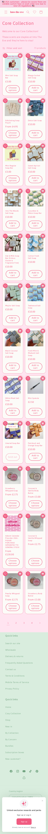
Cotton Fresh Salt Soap (33, 257)
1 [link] (8, 623)
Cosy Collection (13, 713)
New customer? (13, 759)
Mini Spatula (33, 398)
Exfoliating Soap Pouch (12, 122)
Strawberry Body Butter (35, 595)
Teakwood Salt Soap (34, 307)
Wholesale (10, 650)
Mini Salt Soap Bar (11, 76)
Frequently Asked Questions (19, 663)
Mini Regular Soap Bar (10, 167)
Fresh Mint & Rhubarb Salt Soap (33, 353)
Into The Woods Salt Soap (12, 212)
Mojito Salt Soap (12, 306)
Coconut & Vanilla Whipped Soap (35, 538)
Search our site (12, 643)
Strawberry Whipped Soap (11, 489)
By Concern (11, 739)
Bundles (9, 746)
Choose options (13, 88)
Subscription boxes (14, 752)
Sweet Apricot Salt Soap (34, 167)
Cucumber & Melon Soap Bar (35, 212)
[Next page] (40, 623)
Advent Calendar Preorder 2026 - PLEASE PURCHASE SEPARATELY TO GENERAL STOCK (12, 541)
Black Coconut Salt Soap (11, 352)
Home (8, 707)
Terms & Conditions (15, 676)
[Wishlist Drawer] (34, 12)
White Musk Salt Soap (12, 399)
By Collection (12, 733)
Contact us (10, 669)
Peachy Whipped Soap (12, 595)
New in (8, 726)
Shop (7, 720)
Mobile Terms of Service (17, 682)
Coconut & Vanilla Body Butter (33, 490)
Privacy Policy (12, 689)
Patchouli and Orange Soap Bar (35, 444)
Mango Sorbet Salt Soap (34, 76)
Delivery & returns (14, 656)
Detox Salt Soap (35, 121)
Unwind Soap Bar (12, 443)
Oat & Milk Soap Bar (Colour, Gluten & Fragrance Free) (12, 259)
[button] (6, 12)
